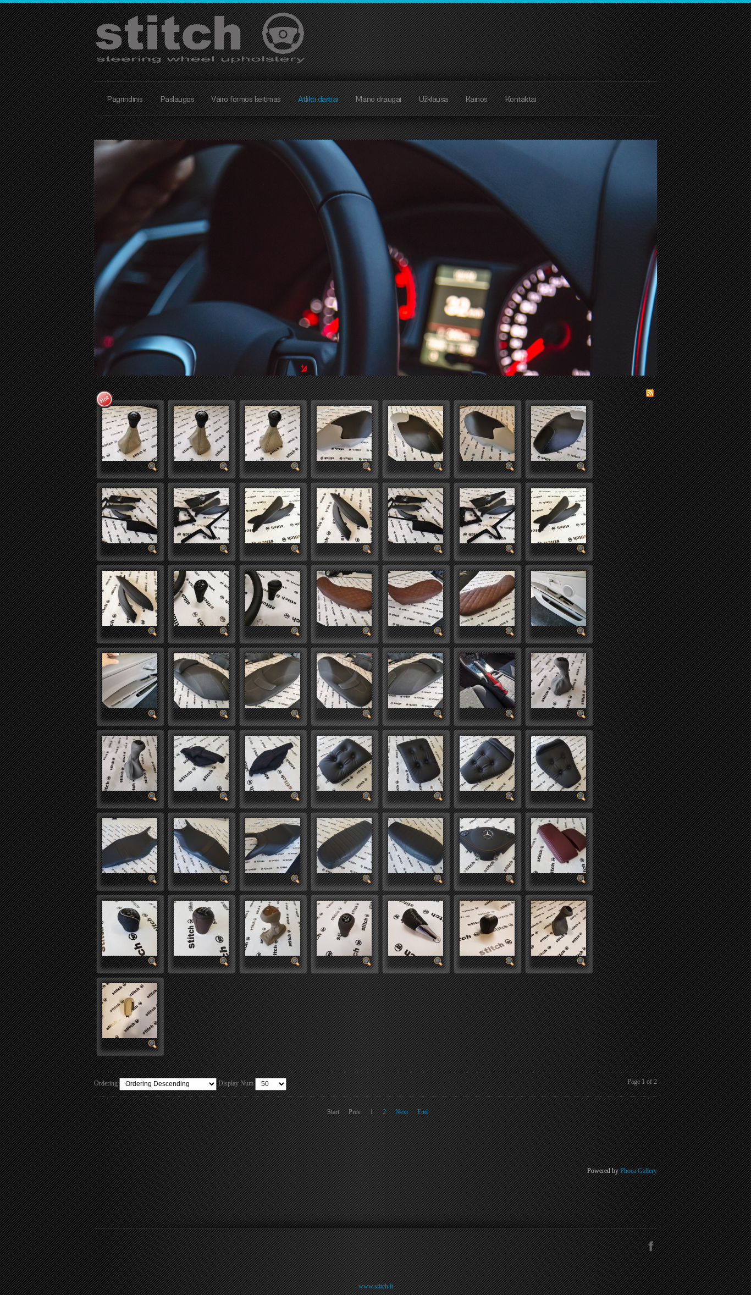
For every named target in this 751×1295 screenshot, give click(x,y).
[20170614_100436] (558, 928)
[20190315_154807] (415, 763)
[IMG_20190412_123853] (487, 680)
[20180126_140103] (201, 928)
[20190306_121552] (129, 845)
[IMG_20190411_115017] (558, 680)
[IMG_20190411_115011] (129, 763)
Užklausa (433, 98)
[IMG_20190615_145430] (272, 680)
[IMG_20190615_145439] (201, 680)
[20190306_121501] (272, 845)
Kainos (476, 98)
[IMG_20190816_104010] (558, 598)
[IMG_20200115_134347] (201, 433)
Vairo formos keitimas (246, 98)
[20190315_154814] (344, 763)
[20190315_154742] (487, 763)
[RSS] (649, 392)
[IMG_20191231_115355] (415, 433)
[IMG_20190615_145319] (344, 680)
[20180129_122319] (129, 928)
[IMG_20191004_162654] (415, 598)
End (422, 1112)
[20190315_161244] (272, 763)
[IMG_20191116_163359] (272, 598)
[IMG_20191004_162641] (487, 598)
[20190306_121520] (201, 845)
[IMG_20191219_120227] (344, 515)
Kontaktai (521, 98)
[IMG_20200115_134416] (129, 433)
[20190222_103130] (344, 845)
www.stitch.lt (375, 1286)
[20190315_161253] (201, 763)
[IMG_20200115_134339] (272, 433)
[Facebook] (650, 1245)
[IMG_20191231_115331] (487, 433)
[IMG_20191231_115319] (558, 433)
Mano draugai (378, 98)
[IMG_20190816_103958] (129, 680)
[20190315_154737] (558, 763)
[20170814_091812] (487, 928)
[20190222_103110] (415, 845)
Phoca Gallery (638, 1171)
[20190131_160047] (487, 845)
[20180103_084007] (344, 928)
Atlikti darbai (318, 98)
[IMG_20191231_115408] (344, 433)
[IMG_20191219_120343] (129, 515)
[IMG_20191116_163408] (201, 598)
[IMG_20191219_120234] (272, 515)
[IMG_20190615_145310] (415, 680)
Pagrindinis (125, 98)
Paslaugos (177, 98)
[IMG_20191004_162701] (344, 598)
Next (401, 1112)
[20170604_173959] (129, 1010)
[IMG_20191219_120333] (201, 515)
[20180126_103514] (272, 928)
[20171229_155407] (415, 928)
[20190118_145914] (558, 845)
